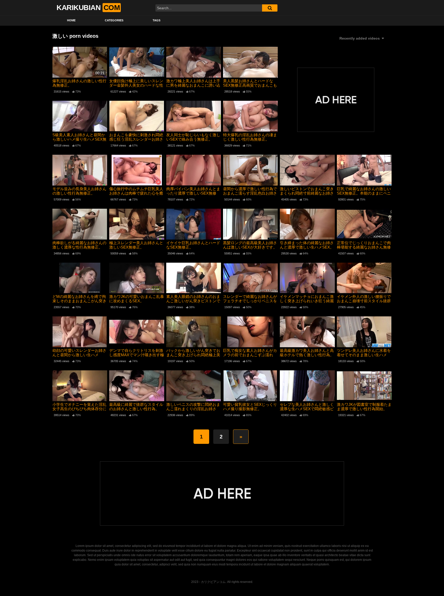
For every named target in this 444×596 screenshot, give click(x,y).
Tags (156, 20)
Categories (114, 20)
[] (270, 8)
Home (71, 20)
